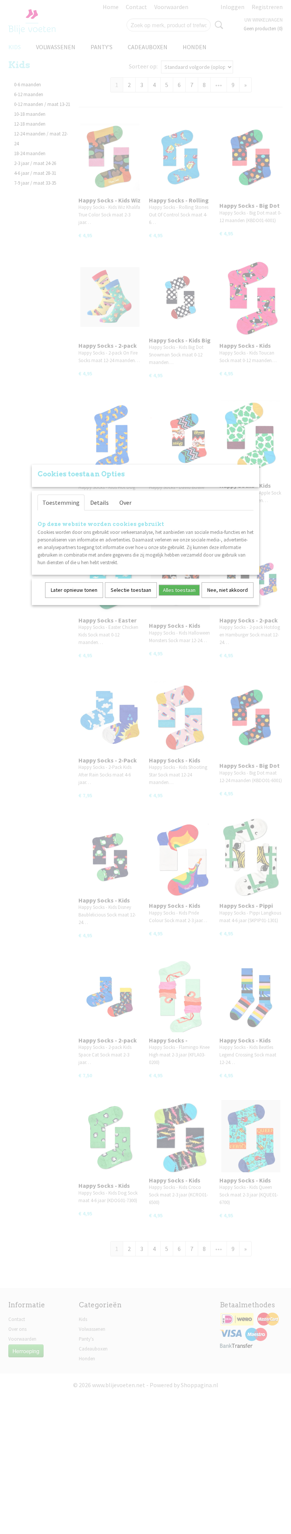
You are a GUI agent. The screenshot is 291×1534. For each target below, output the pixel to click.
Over (125, 502)
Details (99, 502)
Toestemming (61, 502)
